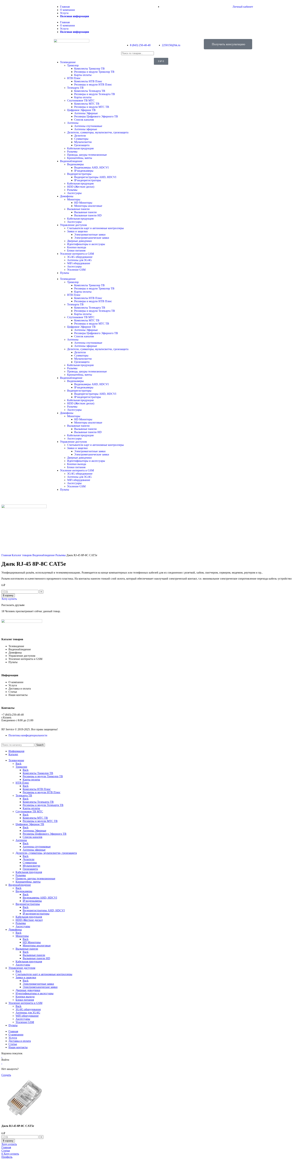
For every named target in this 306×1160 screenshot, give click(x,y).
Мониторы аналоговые (88, 205)
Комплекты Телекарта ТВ (89, 90)
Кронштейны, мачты (79, 157)
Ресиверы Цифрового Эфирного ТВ (96, 116)
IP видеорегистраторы (87, 180)
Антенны (72, 122)
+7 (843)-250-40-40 (12, 714)
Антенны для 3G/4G (79, 260)
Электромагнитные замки (90, 234)
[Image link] (21, 621)
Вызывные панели (78, 209)
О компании (67, 9)
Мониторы (73, 199)
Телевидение (68, 62)
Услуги (64, 13)
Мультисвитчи (83, 141)
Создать (6, 1074)
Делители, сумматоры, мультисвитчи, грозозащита (97, 132)
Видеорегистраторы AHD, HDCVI (95, 177)
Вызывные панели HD (88, 215)
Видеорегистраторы (79, 173)
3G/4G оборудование (79, 256)
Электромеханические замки (91, 237)
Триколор (73, 65)
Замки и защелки (77, 231)
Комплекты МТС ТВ (86, 103)
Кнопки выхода (76, 247)
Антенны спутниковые (88, 126)
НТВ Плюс (74, 78)
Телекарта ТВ (75, 87)
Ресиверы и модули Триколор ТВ (94, 71)
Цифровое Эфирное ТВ (81, 110)
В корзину (8, 595)
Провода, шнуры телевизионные (87, 154)
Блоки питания (76, 250)
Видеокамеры (75, 164)
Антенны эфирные (85, 129)
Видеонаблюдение (71, 161)
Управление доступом (73, 224)
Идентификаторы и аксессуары (86, 244)
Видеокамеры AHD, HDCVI (91, 167)
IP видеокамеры (83, 170)
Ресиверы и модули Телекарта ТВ (94, 94)
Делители (80, 135)
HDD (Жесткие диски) (80, 186)
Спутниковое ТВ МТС (81, 100)
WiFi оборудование (78, 263)
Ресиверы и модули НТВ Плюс (93, 84)
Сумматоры (81, 138)
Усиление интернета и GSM (77, 253)
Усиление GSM (76, 269)
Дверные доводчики (79, 240)
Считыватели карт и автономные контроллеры (95, 228)
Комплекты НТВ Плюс (88, 81)
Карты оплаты (83, 74)
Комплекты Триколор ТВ (89, 68)
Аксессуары (74, 193)
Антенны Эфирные (86, 113)
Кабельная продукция (80, 148)
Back (18, 763)
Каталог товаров (22, 555)
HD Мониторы (83, 202)
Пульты (64, 272)
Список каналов (84, 119)
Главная (65, 6)
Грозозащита (81, 145)
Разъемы (72, 151)
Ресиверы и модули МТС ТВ (91, 106)
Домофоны (66, 196)
